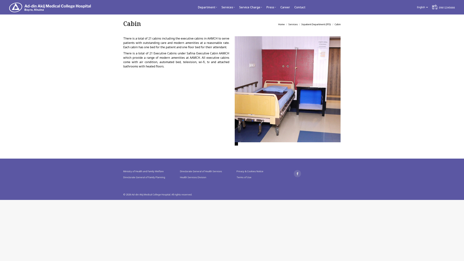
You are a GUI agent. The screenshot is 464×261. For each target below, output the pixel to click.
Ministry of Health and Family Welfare (143, 171)
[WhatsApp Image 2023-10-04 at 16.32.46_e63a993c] (288, 89)
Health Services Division (193, 177)
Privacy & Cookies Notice (250, 171)
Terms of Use (244, 177)
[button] (236, 144)
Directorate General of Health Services (201, 171)
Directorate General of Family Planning (144, 177)
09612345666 (447, 7)
